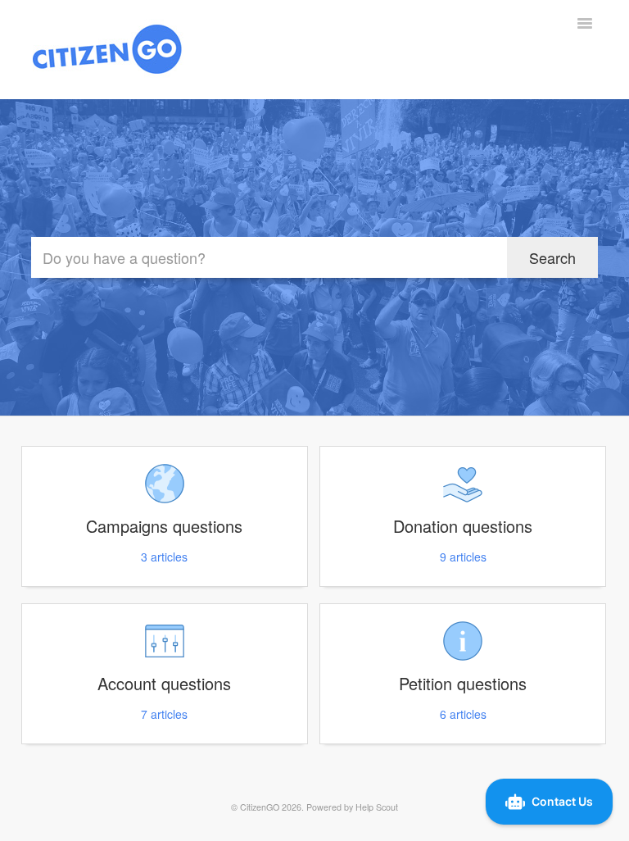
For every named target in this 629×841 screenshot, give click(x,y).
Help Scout (376, 807)
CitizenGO (259, 807)
